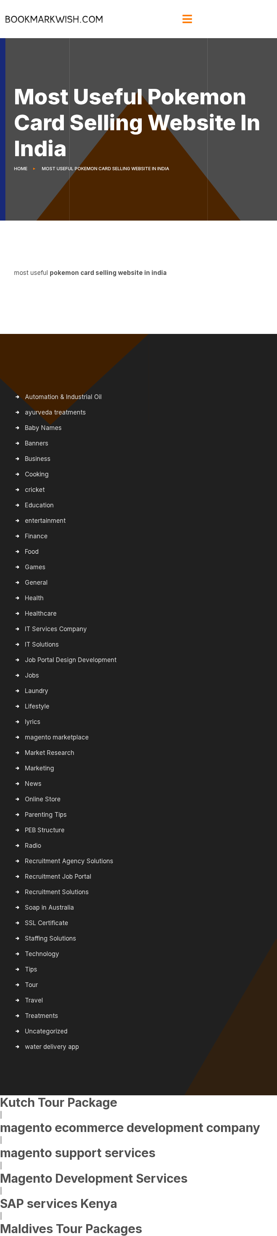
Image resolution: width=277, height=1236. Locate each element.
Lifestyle (37, 706)
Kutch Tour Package (58, 1102)
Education (39, 505)
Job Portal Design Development (70, 660)
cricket (35, 489)
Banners (36, 443)
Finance (36, 536)
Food (32, 551)
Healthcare (41, 613)
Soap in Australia (49, 907)
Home (22, 168)
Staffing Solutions (50, 938)
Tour (31, 984)
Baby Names (43, 427)
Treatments (41, 1015)
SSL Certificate (46, 923)
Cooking (37, 474)
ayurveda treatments (55, 412)
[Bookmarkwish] (54, 19)
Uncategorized (46, 1031)
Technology (42, 953)
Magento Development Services (94, 1178)
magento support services (77, 1153)
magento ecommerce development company (130, 1127)
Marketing (39, 768)
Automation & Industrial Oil (63, 396)
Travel (34, 1000)
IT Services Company (56, 629)
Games (35, 567)
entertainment (45, 520)
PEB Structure (45, 830)
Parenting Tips (46, 814)
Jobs (32, 675)
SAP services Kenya (58, 1203)
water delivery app (52, 1046)
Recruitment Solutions (57, 892)
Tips (31, 969)
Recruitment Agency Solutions (69, 861)
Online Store (43, 799)
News (33, 783)
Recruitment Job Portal (58, 876)
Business (37, 458)
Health (34, 598)
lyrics (32, 721)
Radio (33, 845)
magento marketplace (57, 737)
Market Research (49, 752)
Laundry (36, 690)
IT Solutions (42, 644)
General (36, 582)
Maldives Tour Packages (71, 1229)
